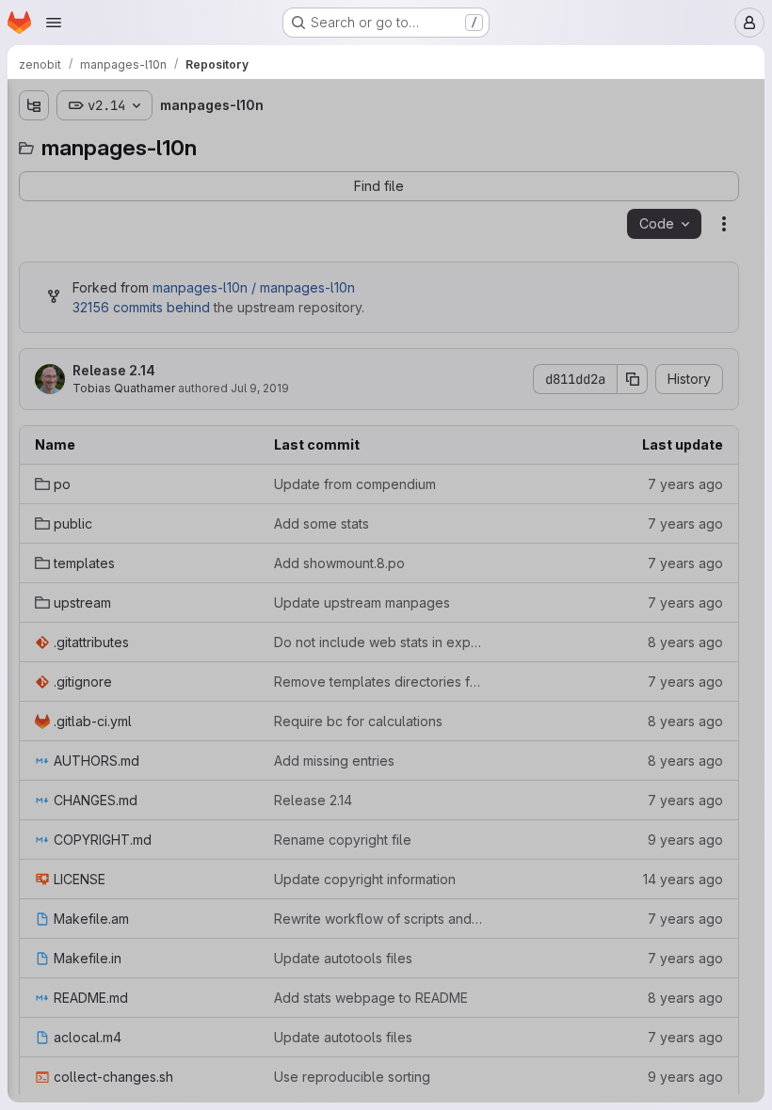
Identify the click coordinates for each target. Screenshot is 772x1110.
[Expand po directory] (34, 176)
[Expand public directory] (34, 206)
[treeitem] (156, 176)
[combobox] (154, 142)
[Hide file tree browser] (34, 105)
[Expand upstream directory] (34, 266)
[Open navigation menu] (54, 23)
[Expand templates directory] (34, 236)
